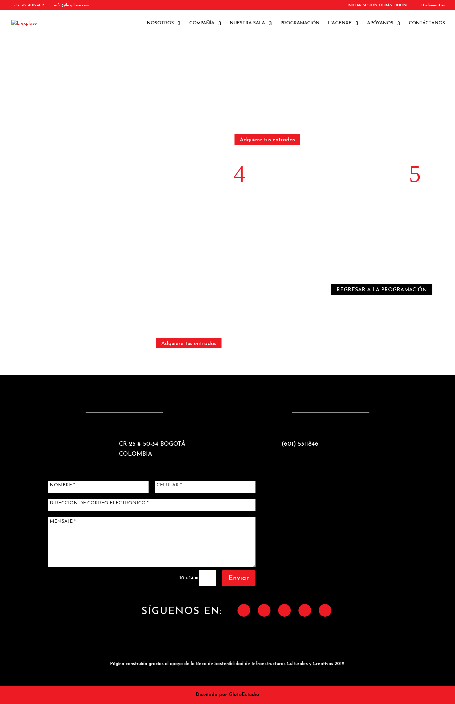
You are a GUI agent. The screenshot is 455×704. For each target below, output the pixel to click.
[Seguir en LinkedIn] (304, 610)
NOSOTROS (160, 23)
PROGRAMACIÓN (299, 23)
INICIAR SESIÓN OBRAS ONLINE (378, 5)
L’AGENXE (340, 23)
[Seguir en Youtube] (325, 610)
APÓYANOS (380, 23)
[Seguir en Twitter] (264, 610)
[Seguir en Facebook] (243, 610)
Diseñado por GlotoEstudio (227, 694)
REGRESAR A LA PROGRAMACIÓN (381, 290)
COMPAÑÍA (202, 23)
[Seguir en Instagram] (284, 610)
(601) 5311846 (299, 444)
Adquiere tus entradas (267, 140)
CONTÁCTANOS (427, 23)
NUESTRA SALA (247, 23)
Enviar (238, 578)
